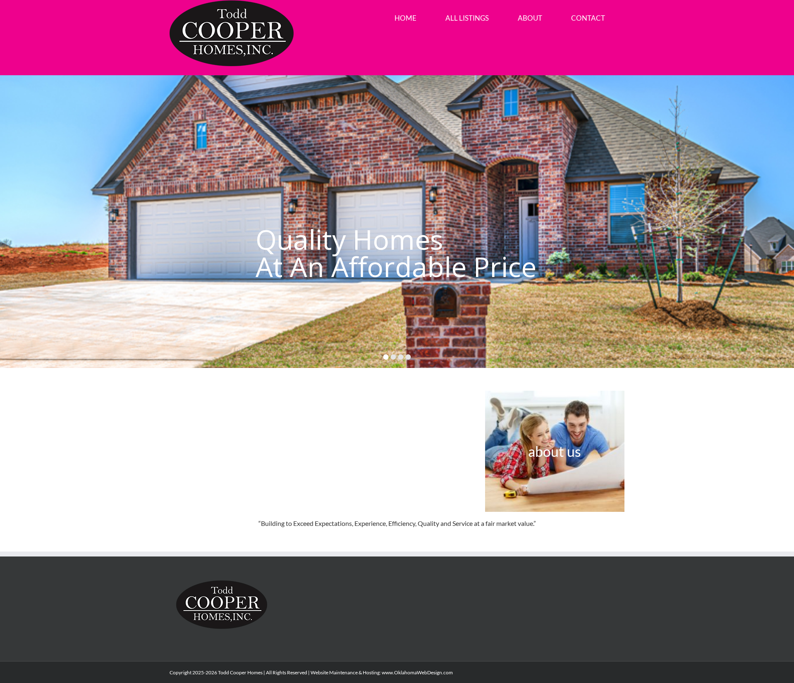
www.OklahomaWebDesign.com (417, 672)
